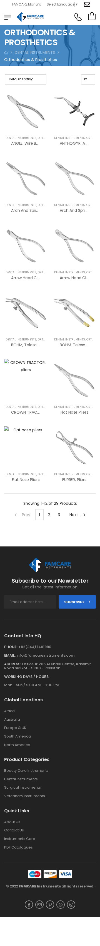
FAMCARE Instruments (40, 886)
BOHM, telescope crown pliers (39, 345)
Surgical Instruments (22, 787)
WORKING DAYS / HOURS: (26, 677)
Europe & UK (15, 728)
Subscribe (74, 602)
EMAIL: (10, 655)
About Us (12, 822)
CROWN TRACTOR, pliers (33, 412)
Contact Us (14, 830)
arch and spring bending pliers (39, 210)
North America (17, 745)
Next (73, 514)
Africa (9, 711)
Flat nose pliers (74, 412)
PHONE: (11, 646)
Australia (12, 719)
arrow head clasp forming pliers (41, 278)
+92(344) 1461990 (34, 646)
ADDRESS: (12, 664)
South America (17, 736)
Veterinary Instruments (24, 796)
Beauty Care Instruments (26, 770)
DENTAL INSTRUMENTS (35, 52)
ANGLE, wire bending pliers (35, 143)
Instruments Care (19, 839)
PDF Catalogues (18, 847)
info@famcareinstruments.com (45, 655)
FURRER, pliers (74, 479)
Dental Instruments (21, 779)
